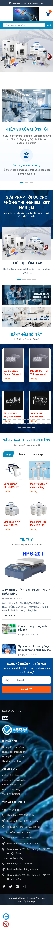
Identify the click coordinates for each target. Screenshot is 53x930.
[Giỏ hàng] (48, 15)
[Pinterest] (17, 886)
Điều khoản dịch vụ (12, 760)
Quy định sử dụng (11, 788)
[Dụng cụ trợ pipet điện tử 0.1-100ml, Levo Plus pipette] (13, 470)
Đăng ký (26, 689)
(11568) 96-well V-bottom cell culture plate (39, 374)
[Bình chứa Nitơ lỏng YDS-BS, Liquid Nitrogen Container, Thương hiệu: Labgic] (40, 508)
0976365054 (26, 837)
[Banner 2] (26, 316)
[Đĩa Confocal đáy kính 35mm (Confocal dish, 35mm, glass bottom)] (13, 400)
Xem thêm (8, 615)
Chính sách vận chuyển (14, 779)
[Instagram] (24, 886)
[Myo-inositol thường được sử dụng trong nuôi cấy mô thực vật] (9, 649)
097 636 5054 (26, 814)
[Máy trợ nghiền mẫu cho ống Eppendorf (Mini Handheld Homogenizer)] (40, 470)
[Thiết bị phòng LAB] (26, 242)
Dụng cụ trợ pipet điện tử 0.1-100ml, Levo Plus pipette (12, 488)
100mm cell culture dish (36, 415)
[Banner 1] (26, 294)
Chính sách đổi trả (11, 784)
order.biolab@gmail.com (25, 820)
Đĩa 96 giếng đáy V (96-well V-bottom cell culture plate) (12, 375)
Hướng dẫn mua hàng (13, 746)
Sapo (33, 901)
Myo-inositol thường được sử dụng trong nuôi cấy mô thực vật (34, 649)
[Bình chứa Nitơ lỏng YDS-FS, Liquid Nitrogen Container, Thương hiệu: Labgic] (13, 508)
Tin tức (26, 539)
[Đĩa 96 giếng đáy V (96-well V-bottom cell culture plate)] (13, 358)
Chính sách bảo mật (12, 775)
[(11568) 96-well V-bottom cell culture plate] (40, 358)
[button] (22, 182)
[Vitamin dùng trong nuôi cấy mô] (9, 629)
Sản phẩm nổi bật (26, 334)
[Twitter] (10, 886)
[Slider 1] (26, 55)
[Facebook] (3, 886)
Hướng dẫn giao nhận (13, 756)
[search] (48, 25)
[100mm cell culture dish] (40, 400)
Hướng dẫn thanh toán (13, 751)
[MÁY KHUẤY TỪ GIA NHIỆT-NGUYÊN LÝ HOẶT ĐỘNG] (26, 567)
